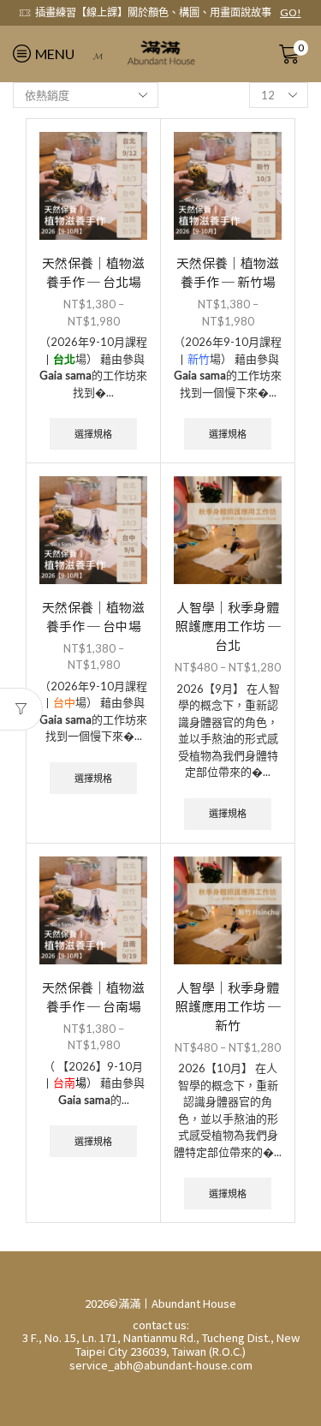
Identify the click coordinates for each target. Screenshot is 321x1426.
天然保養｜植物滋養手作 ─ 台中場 (93, 616)
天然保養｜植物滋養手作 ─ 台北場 (93, 272)
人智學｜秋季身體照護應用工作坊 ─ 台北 (228, 625)
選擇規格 (93, 433)
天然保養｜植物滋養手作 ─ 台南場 (93, 996)
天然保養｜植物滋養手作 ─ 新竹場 (227, 272)
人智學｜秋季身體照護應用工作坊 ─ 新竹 (228, 1006)
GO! (290, 12)
